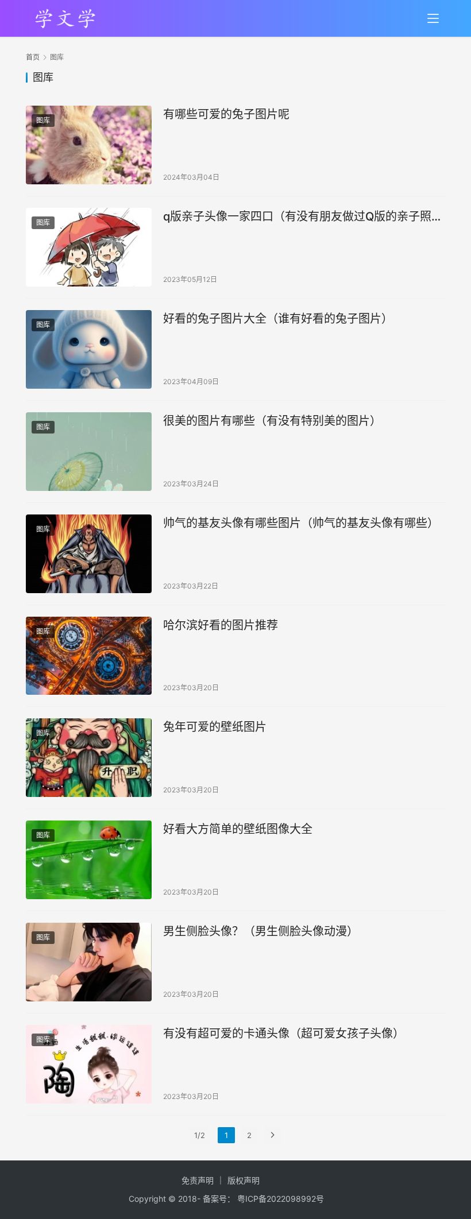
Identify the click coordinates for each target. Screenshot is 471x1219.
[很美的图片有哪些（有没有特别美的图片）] (89, 451)
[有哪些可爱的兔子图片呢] (89, 145)
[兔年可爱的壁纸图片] (89, 757)
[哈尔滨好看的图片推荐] (89, 656)
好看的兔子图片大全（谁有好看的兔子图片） (278, 319)
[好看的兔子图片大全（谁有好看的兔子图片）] (89, 349)
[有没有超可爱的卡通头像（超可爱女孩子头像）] (89, 1064)
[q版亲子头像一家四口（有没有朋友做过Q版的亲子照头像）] (89, 247)
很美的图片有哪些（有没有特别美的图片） (272, 421)
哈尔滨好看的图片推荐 (220, 625)
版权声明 (243, 1180)
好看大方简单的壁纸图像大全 (237, 829)
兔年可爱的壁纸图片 (215, 727)
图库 (43, 120)
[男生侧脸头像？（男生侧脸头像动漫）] (89, 962)
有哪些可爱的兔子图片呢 (226, 114)
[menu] (433, 18)
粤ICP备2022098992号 (280, 1198)
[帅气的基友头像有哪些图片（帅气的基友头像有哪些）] (89, 553)
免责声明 (198, 1180)
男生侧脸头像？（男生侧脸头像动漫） (260, 931)
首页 (33, 57)
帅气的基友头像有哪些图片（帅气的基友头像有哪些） (301, 523)
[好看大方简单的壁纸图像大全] (89, 860)
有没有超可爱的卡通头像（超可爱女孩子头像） (283, 1033)
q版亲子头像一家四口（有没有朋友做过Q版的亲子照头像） (303, 217)
